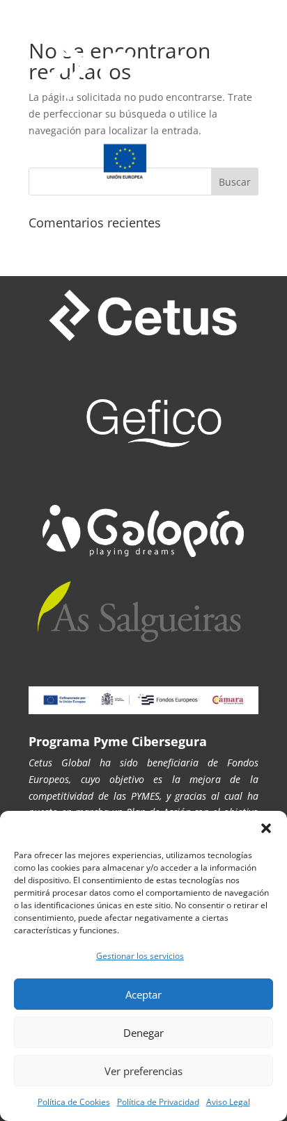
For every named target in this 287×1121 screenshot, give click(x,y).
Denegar (143, 1033)
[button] (266, 828)
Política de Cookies (74, 1102)
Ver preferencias (143, 1071)
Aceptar (143, 994)
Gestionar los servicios (140, 956)
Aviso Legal (228, 1102)
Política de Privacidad (158, 1102)
